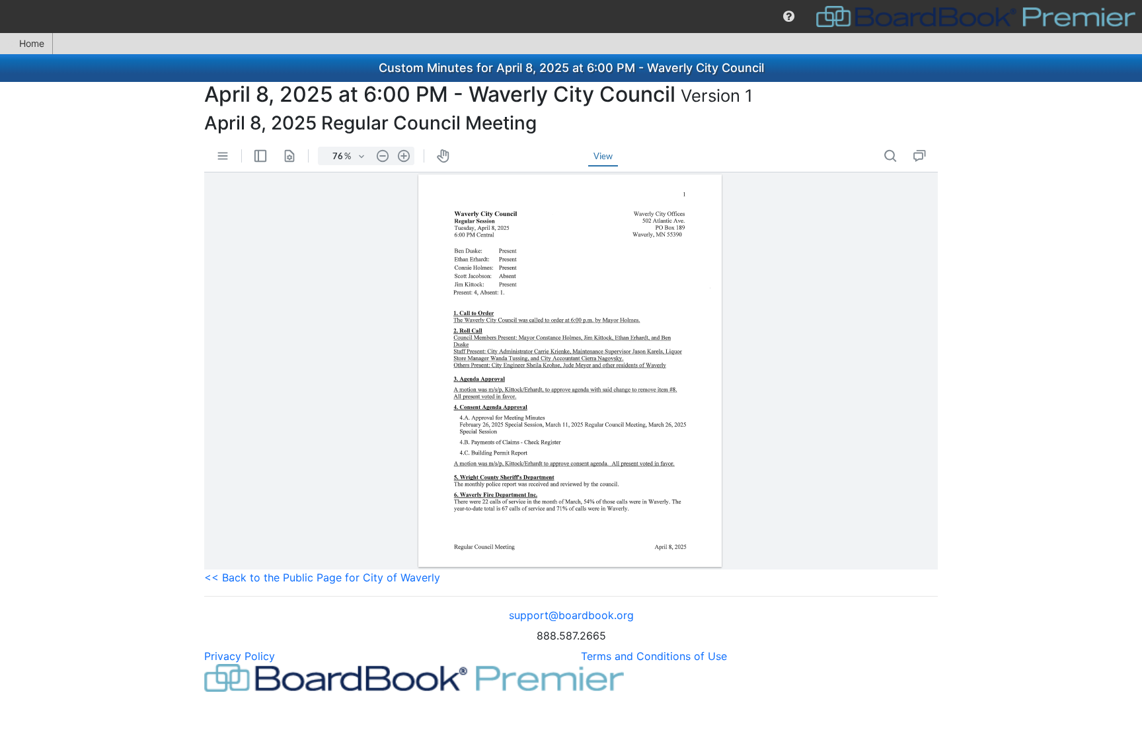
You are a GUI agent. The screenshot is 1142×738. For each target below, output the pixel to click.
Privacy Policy (239, 656)
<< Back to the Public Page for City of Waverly (322, 577)
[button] (789, 16)
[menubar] (571, 16)
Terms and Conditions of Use (654, 656)
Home (31, 43)
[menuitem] (789, 16)
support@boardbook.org (571, 615)
